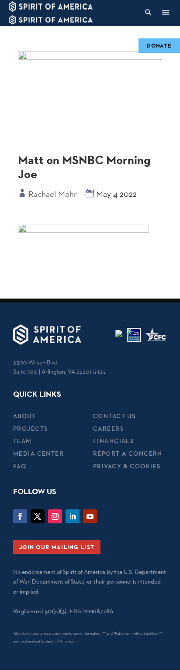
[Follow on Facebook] (20, 516)
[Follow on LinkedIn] (73, 516)
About (24, 416)
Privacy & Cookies (126, 466)
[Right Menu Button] (165, 12)
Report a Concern (128, 453)
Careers (108, 429)
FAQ (19, 466)
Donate (159, 45)
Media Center (38, 453)
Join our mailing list (56, 547)
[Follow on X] (38, 516)
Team (22, 441)
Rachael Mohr (52, 194)
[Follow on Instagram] (55, 516)
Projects (30, 429)
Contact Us (114, 416)
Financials (113, 441)
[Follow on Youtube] (90, 516)
